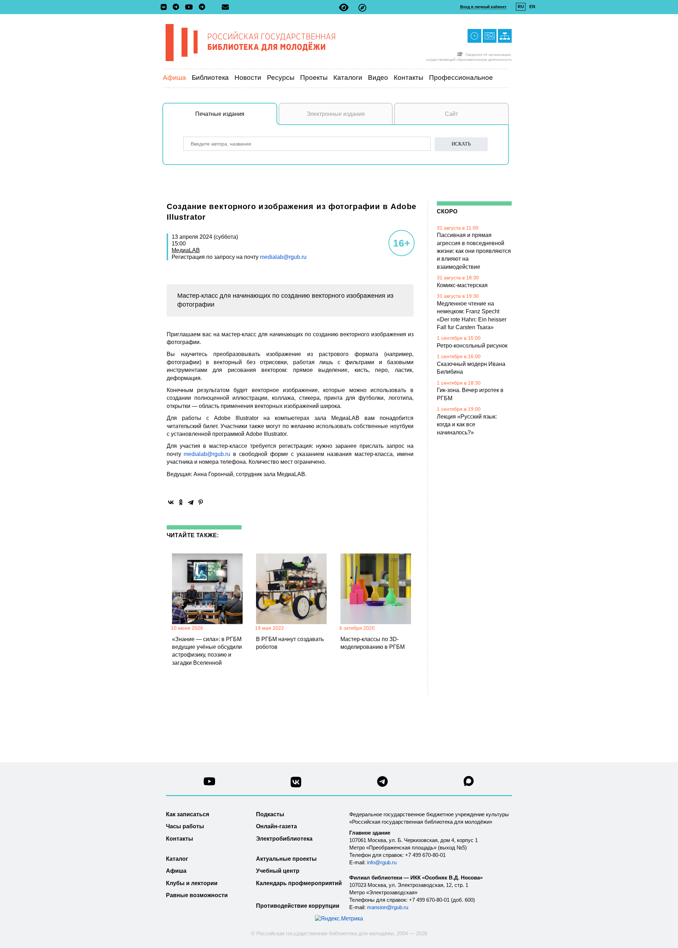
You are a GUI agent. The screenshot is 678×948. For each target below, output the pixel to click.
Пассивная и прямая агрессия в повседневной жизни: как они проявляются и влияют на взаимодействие (474, 251)
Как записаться (187, 814)
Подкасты (270, 814)
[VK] (165, 7)
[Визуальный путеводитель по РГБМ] (362, 7)
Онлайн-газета (276, 826)
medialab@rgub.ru (283, 257)
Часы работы (185, 826)
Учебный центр (277, 871)
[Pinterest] (200, 502)
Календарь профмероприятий (299, 883)
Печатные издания (219, 114)
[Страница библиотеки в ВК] (296, 784)
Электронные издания (336, 114)
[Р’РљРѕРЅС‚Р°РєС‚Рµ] (171, 502)
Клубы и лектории (192, 883)
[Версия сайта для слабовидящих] (344, 7)
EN (532, 6)
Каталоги (347, 77)
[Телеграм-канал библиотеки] (178, 7)
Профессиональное (461, 77)
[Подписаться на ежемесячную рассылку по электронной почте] (225, 7)
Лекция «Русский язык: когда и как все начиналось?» (467, 425)
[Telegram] (190, 502)
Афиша (174, 77)
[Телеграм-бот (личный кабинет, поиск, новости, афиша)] (202, 7)
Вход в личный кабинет (483, 7)
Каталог (177, 859)
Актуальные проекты (286, 859)
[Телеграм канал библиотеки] (382, 783)
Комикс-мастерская (462, 285)
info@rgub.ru (382, 862)
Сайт (451, 114)
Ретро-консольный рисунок (472, 346)
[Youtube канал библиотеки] (209, 783)
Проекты (314, 77)
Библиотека (210, 77)
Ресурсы (281, 77)
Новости (247, 77)
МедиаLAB (186, 250)
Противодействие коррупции (297, 906)
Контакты (408, 77)
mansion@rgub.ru (387, 907)
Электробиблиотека (284, 839)
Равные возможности (197, 895)
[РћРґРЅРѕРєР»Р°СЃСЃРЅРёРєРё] (181, 502)
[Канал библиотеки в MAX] (469, 783)
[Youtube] (190, 8)
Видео (378, 77)
